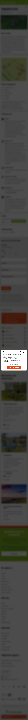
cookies (14, 354)
